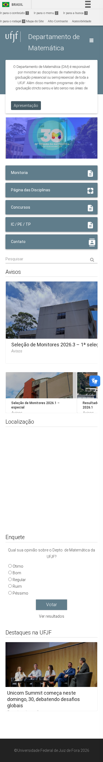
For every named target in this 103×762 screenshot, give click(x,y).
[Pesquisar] (51, 259)
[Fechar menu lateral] (91, 40)
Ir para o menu (45, 13)
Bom (17, 573)
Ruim (17, 586)
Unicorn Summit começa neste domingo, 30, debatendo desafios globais (43, 699)
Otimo (18, 566)
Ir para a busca (75, 13)
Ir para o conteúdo (14, 13)
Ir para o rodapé (12, 21)
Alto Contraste (58, 21)
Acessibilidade (81, 21)
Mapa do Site (35, 21)
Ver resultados (51, 616)
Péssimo (20, 593)
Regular (19, 580)
